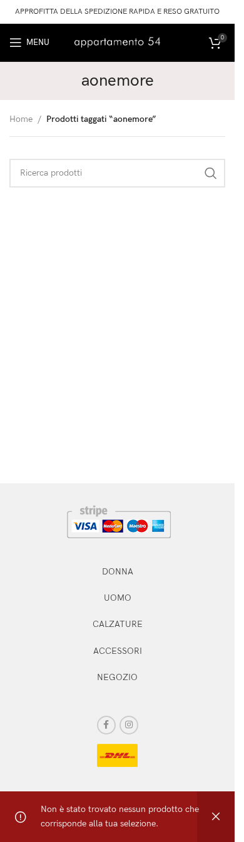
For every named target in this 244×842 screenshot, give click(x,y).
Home (21, 119)
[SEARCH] (210, 173)
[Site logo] (117, 41)
